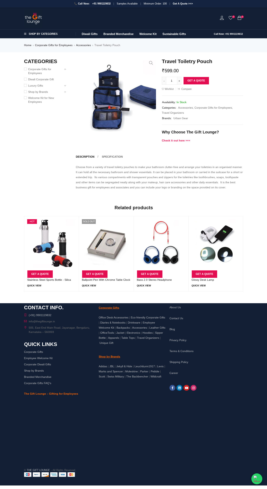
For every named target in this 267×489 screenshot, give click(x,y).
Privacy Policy (177, 340)
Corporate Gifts (33, 351)
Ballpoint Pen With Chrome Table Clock (106, 279)
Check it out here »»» (176, 140)
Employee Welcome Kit (38, 358)
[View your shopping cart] (239, 18)
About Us (175, 307)
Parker (144, 371)
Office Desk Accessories (113, 317)
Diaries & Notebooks (112, 322)
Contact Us (176, 318)
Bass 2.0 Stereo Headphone (154, 279)
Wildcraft (156, 376)
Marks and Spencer (111, 371)
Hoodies (147, 332)
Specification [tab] (112, 156)
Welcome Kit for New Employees (41, 99)
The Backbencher (137, 376)
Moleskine (131, 371)
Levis (160, 366)
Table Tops (128, 337)
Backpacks (123, 327)
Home (27, 45)
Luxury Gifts (35, 85)
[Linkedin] (179, 388)
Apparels (113, 337)
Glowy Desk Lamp (203, 279)
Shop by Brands (38, 91)
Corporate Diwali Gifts (37, 364)
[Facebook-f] (172, 388)
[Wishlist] (231, 18)
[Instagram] (193, 388)
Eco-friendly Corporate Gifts (148, 317)
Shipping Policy (178, 362)
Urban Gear (180, 118)
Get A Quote (196, 80)
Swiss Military (115, 376)
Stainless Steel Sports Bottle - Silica (49, 279)
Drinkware (134, 322)
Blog (172, 329)
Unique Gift (106, 342)
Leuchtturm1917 (144, 366)
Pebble (155, 371)
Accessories (83, 45)
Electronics (133, 332)
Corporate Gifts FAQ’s (37, 383)
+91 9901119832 (101, 3)
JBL (111, 366)
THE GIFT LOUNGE (38, 470)
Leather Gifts (157, 327)
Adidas (103, 366)
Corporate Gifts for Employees (54, 45)
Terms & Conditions (181, 351)
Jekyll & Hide (124, 366)
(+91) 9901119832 (40, 315)
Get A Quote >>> (183, 3)
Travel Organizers (173, 112)
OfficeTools (107, 332)
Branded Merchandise (37, 376)
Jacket (120, 332)
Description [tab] (85, 156)
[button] (151, 63)
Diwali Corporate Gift (41, 79)
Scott (102, 376)
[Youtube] (186, 388)
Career (173, 373)
